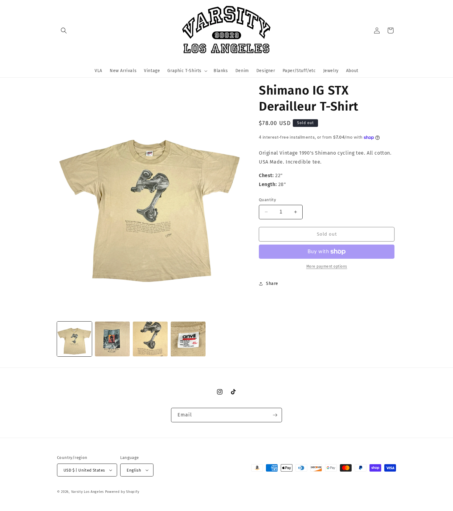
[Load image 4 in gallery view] (188, 339)
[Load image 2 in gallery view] (112, 339)
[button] (64, 30)
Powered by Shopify (122, 492)
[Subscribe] (275, 415)
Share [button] (272, 283)
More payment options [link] (326, 266)
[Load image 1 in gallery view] (74, 339)
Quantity (267, 199)
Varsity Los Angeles (87, 492)
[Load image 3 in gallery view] (150, 339)
